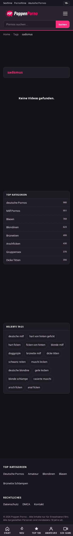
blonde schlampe (18, 379)
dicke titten (53, 353)
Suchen (63, 24)
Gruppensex (13, 252)
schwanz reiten (17, 362)
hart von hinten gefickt (42, 336)
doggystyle (15, 353)
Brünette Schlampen (15, 483)
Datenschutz (10, 504)
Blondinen (12, 227)
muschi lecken (39, 362)
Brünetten (12, 235)
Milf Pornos (13, 211)
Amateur (33, 474)
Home (6, 34)
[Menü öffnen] (65, 13)
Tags (16, 34)
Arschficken (13, 243)
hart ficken (14, 345)
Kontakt (39, 504)
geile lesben (41, 370)
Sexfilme (7, 2)
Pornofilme (20, 2)
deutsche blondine (19, 370)
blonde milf (57, 345)
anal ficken (34, 387)
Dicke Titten (13, 260)
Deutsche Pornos (13, 474)
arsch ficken (15, 387)
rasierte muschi (42, 379)
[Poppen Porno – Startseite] (21, 13)
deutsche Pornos (37, 2)
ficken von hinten (35, 345)
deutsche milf (16, 336)
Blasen (10, 219)
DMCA (26, 504)
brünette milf (33, 353)
